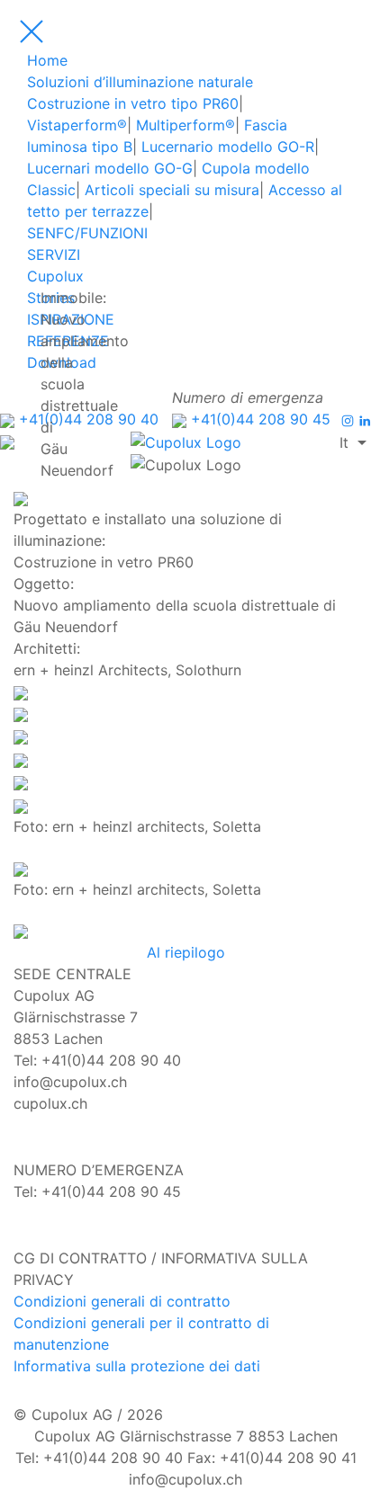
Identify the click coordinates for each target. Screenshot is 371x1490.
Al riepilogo (186, 952)
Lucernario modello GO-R (227, 147)
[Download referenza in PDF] (21, 713)
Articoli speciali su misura (172, 190)
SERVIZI (53, 254)
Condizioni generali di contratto (122, 1301)
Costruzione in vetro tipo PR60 (133, 103)
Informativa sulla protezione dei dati (137, 1366)
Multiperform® (185, 125)
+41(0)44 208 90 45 (258, 419)
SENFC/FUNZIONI (87, 233)
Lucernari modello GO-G (110, 168)
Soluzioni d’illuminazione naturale (140, 82)
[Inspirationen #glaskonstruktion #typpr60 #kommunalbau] (21, 691)
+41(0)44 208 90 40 (86, 419)
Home (47, 60)
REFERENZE (68, 341)
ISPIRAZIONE (70, 319)
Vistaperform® (77, 125)
